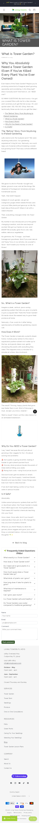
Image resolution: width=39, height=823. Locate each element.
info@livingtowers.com (12, 663)
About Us (7, 763)
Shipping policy (26, 815)
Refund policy (18, 812)
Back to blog (21, 543)
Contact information (20, 818)
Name (4, 612)
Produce (7, 707)
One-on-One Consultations (13, 712)
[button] (4, 10)
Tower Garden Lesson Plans (14, 746)
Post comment (8, 642)
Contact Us (8, 768)
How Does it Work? (12, 121)
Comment (5, 626)
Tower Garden (9, 694)
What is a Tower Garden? (14, 119)
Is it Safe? (8, 127)
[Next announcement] (35, 3)
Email (4, 619)
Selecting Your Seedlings (13, 738)
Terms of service (15, 815)
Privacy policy (28, 812)
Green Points (8, 728)
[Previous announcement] (4, 3)
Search (6, 759)
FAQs (6, 724)
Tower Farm (8, 698)
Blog (5, 742)
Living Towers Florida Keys (18, 810)
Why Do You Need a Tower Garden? (19, 124)
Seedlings (7, 703)
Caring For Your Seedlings (13, 733)
